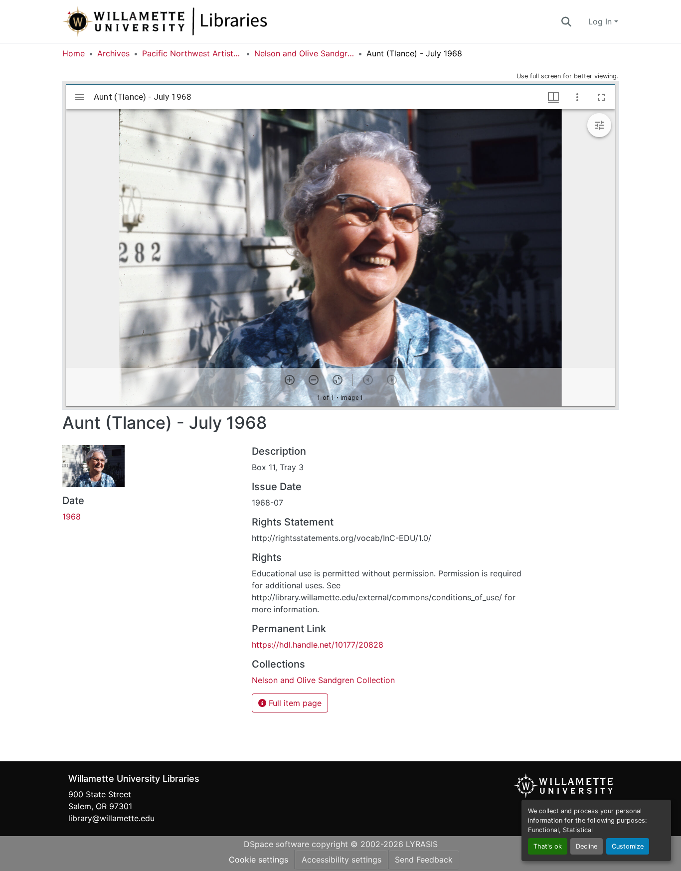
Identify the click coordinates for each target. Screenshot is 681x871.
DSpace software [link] (276, 844)
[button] (198, 21)
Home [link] (73, 53)
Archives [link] (113, 53)
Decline (586, 846)
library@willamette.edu (111, 818)
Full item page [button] (294, 703)
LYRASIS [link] (422, 844)
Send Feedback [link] (424, 860)
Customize (628, 846)
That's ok (547, 846)
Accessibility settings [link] (341, 860)
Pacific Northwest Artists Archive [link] (192, 53)
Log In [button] (601, 21)
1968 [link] (71, 517)
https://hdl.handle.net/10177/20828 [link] (317, 645)
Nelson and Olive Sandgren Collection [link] (304, 53)
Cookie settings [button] (258, 860)
